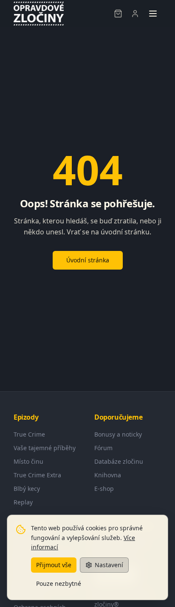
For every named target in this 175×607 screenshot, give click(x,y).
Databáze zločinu (118, 461)
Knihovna (107, 475)
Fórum (103, 448)
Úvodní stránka (87, 260)
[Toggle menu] (152, 13)
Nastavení (109, 565)
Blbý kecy (27, 488)
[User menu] (135, 13)
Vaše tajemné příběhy (45, 448)
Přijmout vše (53, 565)
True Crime (29, 434)
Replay (23, 502)
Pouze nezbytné (58, 583)
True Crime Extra (37, 475)
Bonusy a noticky (118, 434)
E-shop (104, 488)
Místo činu (28, 461)
